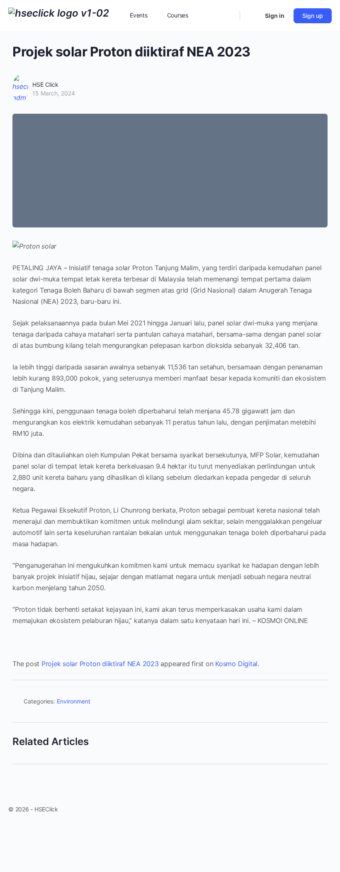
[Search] (228, 16)
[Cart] (252, 16)
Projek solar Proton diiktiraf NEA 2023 (100, 663)
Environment (73, 701)
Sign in (274, 15)
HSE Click (45, 84)
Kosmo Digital (236, 663)
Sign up (312, 15)
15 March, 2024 (53, 93)
